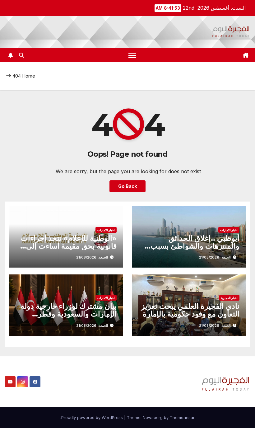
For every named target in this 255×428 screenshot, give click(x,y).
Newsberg (153, 417)
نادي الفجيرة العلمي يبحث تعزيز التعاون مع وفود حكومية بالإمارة (190, 310)
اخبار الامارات (229, 230)
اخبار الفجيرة (229, 298)
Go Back (127, 186)
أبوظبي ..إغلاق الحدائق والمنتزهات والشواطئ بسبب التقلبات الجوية (195, 246)
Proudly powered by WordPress (92, 417)
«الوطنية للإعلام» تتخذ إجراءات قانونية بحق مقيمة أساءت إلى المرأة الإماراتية (69, 246)
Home (28, 76)
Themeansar (182, 417)
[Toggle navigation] (132, 55)
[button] (21, 55)
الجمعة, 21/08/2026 (215, 257)
